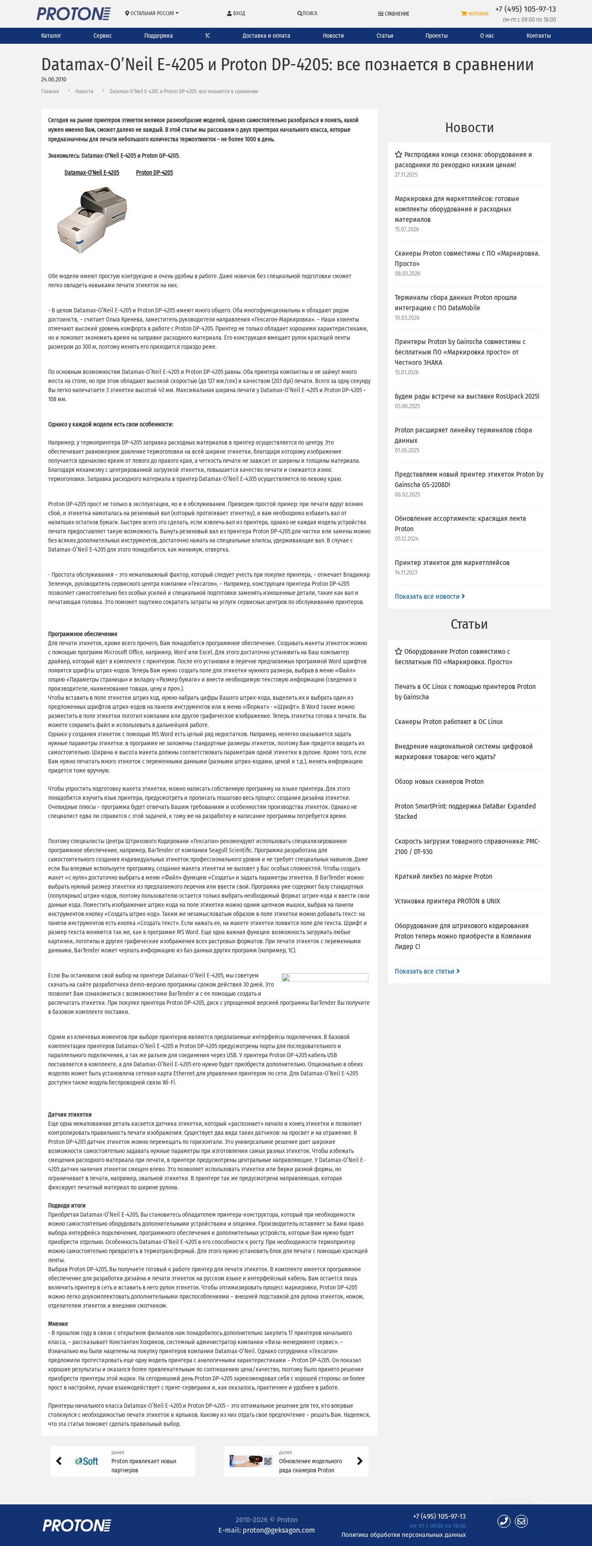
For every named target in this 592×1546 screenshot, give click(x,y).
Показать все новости (428, 596)
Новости (333, 35)
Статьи (385, 35)
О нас (487, 35)
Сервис (103, 35)
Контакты (539, 35)
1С (207, 35)
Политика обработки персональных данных (404, 1534)
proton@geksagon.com (279, 1530)
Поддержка (158, 35)
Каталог (51, 35)
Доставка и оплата (266, 35)
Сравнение (397, 14)
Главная (50, 91)
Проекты (437, 35)
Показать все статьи (425, 971)
